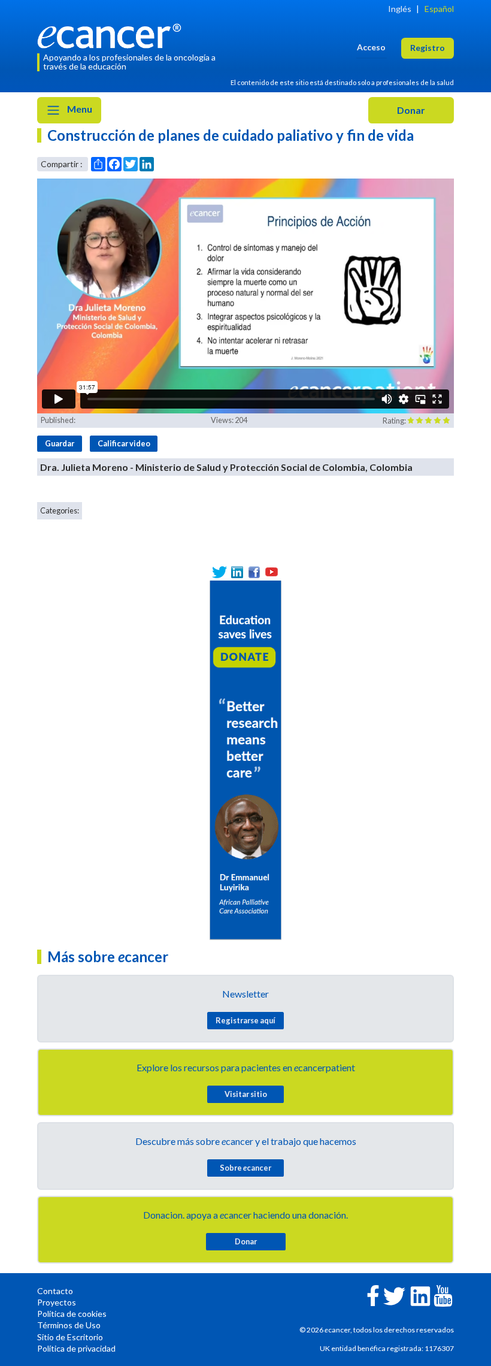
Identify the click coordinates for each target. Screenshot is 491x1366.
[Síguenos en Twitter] (219, 571)
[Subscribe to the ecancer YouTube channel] (443, 1295)
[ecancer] (112, 34)
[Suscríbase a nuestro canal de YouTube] (271, 571)
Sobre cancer (245, 1167)
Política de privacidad (76, 1348)
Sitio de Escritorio (70, 1337)
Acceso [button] (371, 47)
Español (439, 9)
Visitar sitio (246, 1094)
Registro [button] (427, 48)
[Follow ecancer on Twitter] (394, 1295)
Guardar (59, 443)
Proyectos (56, 1302)
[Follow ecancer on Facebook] (373, 1294)
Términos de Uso (69, 1325)
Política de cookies (72, 1313)
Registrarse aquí (245, 1020)
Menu (78, 108)
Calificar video (124, 443)
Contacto (55, 1291)
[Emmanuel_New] (245, 758)
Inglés (399, 9)
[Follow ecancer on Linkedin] (420, 1295)
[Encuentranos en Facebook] (254, 571)
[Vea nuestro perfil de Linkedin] (236, 571)
